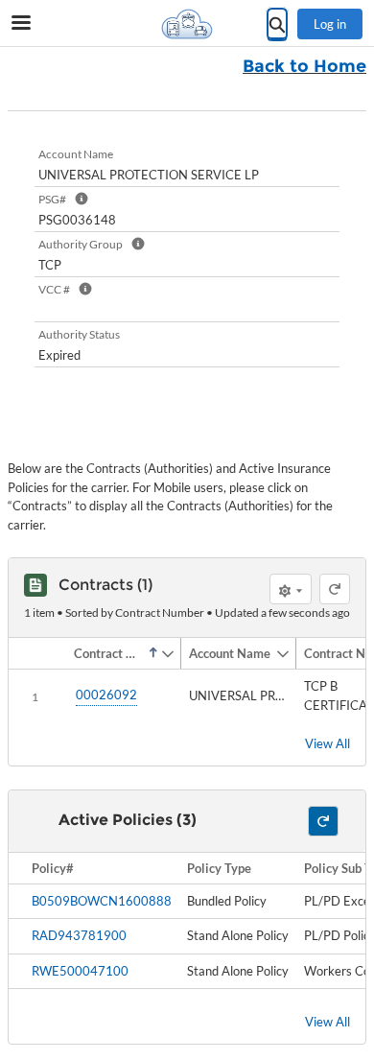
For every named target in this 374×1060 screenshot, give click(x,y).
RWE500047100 (80, 970)
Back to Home (304, 66)
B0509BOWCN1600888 (102, 900)
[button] (113, 653)
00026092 (106, 694)
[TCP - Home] (187, 24)
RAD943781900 (79, 935)
